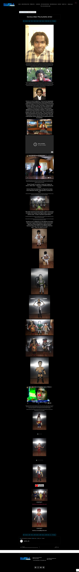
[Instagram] (38, 567)
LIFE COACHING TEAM (45, 4)
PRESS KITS (32, 4)
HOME (19, 4)
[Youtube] (41, 567)
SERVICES (38, 4)
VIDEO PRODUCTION (25, 4)
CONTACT (59, 4)
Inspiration (25, 538)
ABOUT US (64, 4)
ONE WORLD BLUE (53, 4)
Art (21, 538)
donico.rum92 (39, 504)
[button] (26, 21)
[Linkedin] (44, 567)
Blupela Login (70, 4)
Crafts (23, 538)
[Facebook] (35, 567)
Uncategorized (29, 538)
